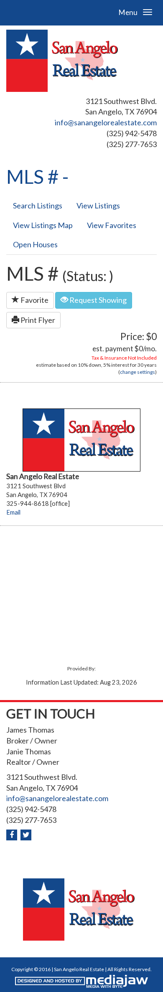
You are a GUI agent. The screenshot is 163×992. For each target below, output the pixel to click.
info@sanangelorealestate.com (106, 122)
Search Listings (37, 205)
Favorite (33, 299)
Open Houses (35, 244)
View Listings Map (43, 225)
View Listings (98, 205)
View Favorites (111, 225)
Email (13, 512)
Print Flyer (37, 320)
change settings (137, 372)
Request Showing (97, 299)
